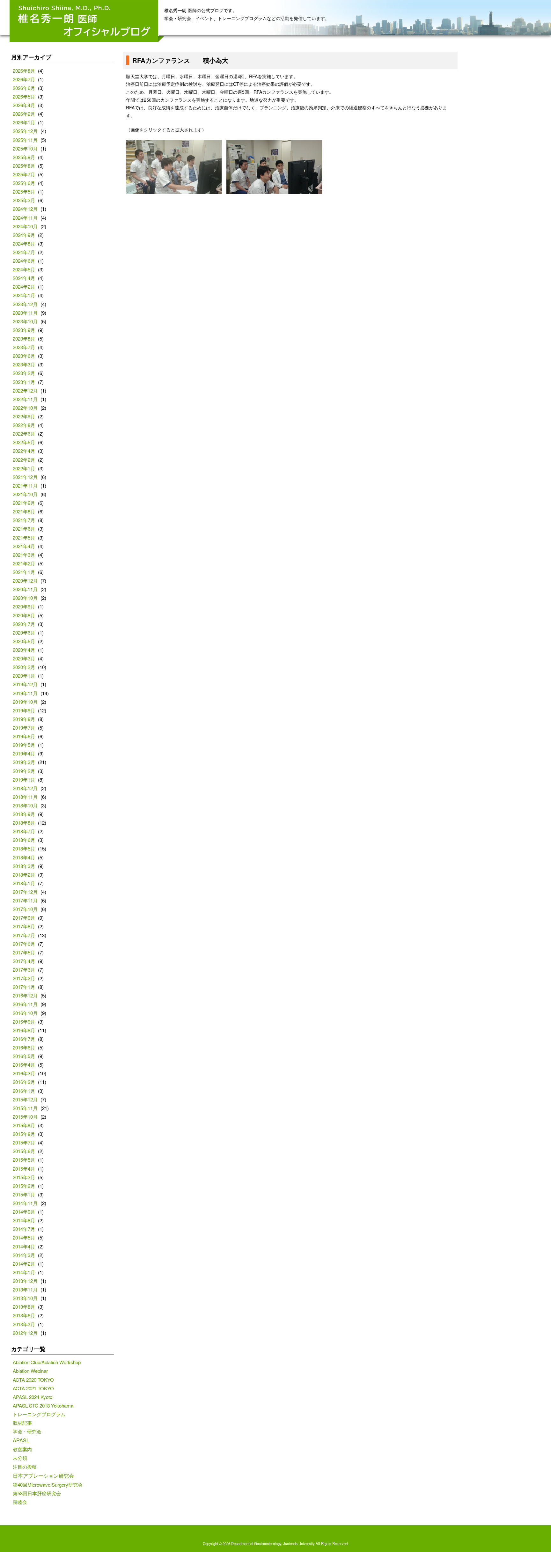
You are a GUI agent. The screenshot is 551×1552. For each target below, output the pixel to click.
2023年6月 (24, 355)
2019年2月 (24, 771)
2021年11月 (25, 485)
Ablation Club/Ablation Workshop (47, 1362)
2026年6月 (24, 88)
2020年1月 (24, 675)
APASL (21, 1440)
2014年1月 (24, 1272)
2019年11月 (25, 693)
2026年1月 (24, 122)
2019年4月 (24, 753)
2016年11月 (25, 1004)
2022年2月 (24, 459)
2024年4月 (24, 278)
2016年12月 (25, 995)
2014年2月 (24, 1263)
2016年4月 (24, 1064)
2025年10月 (25, 148)
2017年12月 (25, 891)
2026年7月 (24, 79)
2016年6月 (24, 1047)
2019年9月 (24, 710)
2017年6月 (24, 943)
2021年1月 (24, 572)
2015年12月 (25, 1099)
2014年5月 (24, 1237)
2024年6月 (24, 260)
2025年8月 (24, 165)
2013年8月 (24, 1306)
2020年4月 (24, 649)
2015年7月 (24, 1142)
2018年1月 (24, 883)
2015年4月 (24, 1168)
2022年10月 (25, 407)
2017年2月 (24, 978)
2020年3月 (24, 658)
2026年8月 (24, 70)
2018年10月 (25, 805)
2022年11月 (25, 399)
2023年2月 (24, 373)
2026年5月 (24, 96)
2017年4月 (24, 961)
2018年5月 (24, 848)
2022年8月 (24, 425)
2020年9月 (24, 606)
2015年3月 (24, 1177)
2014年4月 (24, 1246)
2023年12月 (25, 304)
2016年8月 (24, 1030)
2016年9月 (24, 1021)
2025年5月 (24, 191)
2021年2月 (24, 563)
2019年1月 (24, 779)
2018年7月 (24, 831)
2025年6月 (24, 183)
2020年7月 (24, 624)
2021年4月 (24, 546)
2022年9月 (24, 416)
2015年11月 (25, 1108)
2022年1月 (24, 468)
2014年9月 (24, 1211)
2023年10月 (25, 321)
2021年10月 (25, 494)
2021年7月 (24, 520)
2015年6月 (24, 1151)
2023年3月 (24, 364)
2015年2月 (24, 1185)
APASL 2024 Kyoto (32, 1397)
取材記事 (22, 1422)
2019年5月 (24, 744)
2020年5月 (24, 641)
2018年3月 (24, 866)
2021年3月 (24, 554)
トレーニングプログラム (39, 1414)
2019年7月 (24, 727)
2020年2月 (24, 667)
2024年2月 (24, 286)
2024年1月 (24, 295)
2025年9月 (24, 157)
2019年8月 (24, 719)
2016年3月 (24, 1073)
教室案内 (22, 1449)
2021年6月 (24, 528)
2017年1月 (24, 986)
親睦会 (20, 1501)
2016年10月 (25, 1013)
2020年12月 (25, 580)
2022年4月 (24, 450)
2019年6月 (24, 736)
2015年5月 (24, 1159)
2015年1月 (24, 1194)
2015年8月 (24, 1133)
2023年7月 (24, 347)
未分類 (20, 1457)
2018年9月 (24, 814)
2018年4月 (24, 857)
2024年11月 (25, 217)
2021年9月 (24, 502)
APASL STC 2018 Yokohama (43, 1405)
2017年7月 (24, 935)
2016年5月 (24, 1056)
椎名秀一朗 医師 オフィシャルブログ (87, 21)
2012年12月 (25, 1332)
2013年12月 (25, 1280)
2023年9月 (24, 330)
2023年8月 (24, 338)
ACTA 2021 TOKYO (33, 1388)
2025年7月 (24, 174)
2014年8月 (24, 1220)
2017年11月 (25, 900)
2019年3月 (24, 762)
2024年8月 (24, 243)
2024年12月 (25, 208)
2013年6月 (24, 1315)
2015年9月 (24, 1125)
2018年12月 (25, 788)
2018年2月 (24, 874)
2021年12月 (25, 477)
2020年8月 (24, 615)
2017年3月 (24, 969)
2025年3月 (24, 200)
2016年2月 (24, 1081)
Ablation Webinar (30, 1370)
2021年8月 (24, 511)
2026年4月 (24, 105)
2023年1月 (24, 382)
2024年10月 (25, 226)
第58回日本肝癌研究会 (37, 1493)
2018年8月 (24, 822)
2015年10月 (25, 1116)
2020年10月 (25, 597)
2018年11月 (25, 796)
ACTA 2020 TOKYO (33, 1379)
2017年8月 (24, 926)
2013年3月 (24, 1324)
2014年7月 (24, 1228)
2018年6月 (24, 839)
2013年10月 (25, 1298)
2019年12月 (25, 684)
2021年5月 (24, 537)
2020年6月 (24, 632)
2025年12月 (25, 131)
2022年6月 (24, 433)
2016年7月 (24, 1038)
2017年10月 (25, 909)
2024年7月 (24, 252)
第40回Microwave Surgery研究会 (48, 1484)
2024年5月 (24, 269)
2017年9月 (24, 917)
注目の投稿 (25, 1466)
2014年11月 (25, 1203)
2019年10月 (25, 701)
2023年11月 (25, 312)
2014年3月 (24, 1255)
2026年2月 (24, 113)
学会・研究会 (27, 1431)
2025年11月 (25, 139)
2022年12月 (25, 390)
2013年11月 (25, 1289)
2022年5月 (24, 442)
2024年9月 (24, 235)
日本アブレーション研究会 (43, 1475)
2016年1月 (24, 1090)
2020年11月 (25, 589)
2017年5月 (24, 952)
